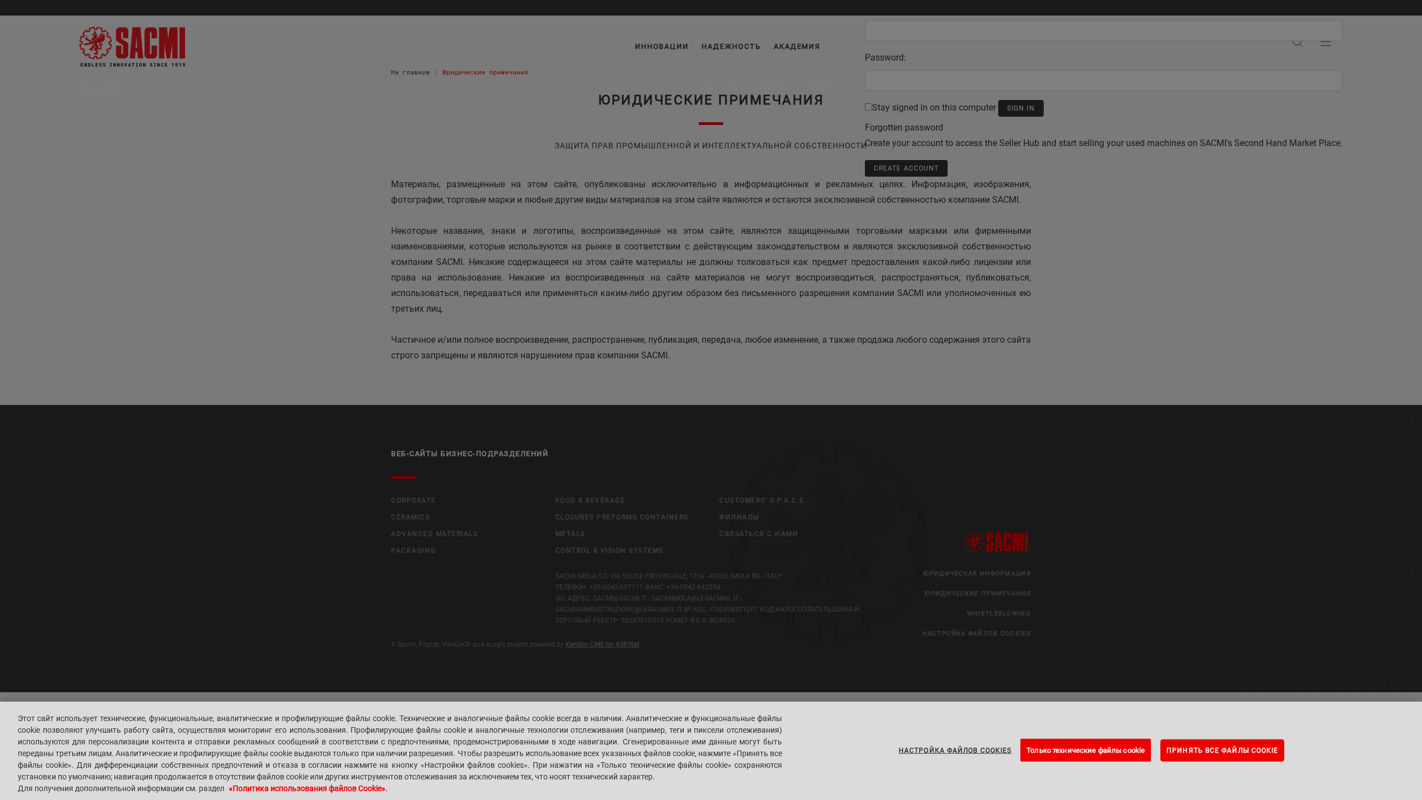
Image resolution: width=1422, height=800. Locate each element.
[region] (711, 751)
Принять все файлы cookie (1222, 750)
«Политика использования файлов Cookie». (308, 788)
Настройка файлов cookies (955, 750)
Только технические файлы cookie (1086, 750)
